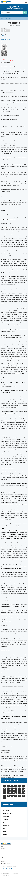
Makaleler (3, 856)
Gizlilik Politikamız (14, 873)
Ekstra (2, 854)
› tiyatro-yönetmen (5, 39)
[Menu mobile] (26, 2)
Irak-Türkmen (6, 810)
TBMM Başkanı (6, 816)
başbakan (5, 834)
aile (3, 822)
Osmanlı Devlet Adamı (8, 813)
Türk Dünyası (5, 819)
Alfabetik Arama (4, 852)
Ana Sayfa (3, 848)
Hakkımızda (3, 858)
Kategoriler (3, 850)
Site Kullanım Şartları (5, 873)
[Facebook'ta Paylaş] (2, 30)
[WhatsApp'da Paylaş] (8, 30)
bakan (4, 831)
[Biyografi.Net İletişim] (6, 843)
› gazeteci (3, 37)
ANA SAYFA (3, 18)
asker (4, 828)
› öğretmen (3, 41)
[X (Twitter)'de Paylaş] (5, 30)
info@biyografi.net (6, 863)
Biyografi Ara (6, 2)
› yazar (2, 35)
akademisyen (6, 825)
